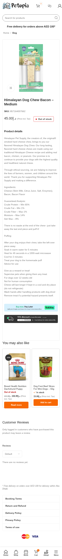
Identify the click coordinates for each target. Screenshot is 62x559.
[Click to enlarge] (10, 88)
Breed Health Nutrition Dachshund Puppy (15, 387)
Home (6, 33)
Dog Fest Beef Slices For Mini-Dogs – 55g (44, 387)
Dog (14, 33)
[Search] (56, 17)
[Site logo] (15, 5)
